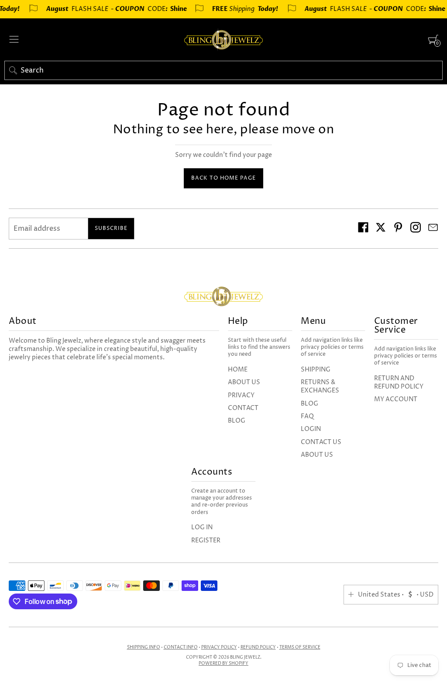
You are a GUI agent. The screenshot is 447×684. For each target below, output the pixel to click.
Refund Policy (258, 647)
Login (311, 429)
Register (205, 540)
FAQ (307, 416)
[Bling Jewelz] (223, 39)
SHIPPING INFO (143, 647)
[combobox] (223, 70)
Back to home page (223, 178)
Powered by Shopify (223, 663)
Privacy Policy (219, 647)
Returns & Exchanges (320, 386)
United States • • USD (395, 594)
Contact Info (181, 647)
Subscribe (111, 228)
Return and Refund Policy (398, 382)
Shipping (315, 369)
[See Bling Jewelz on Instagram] (415, 228)
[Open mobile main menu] (14, 39)
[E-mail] (433, 228)
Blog (236, 421)
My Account (395, 399)
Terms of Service (299, 647)
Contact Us (321, 442)
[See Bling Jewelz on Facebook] (363, 228)
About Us (244, 382)
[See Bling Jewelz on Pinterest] (398, 228)
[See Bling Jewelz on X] (380, 228)
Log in (202, 527)
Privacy (241, 395)
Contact (243, 408)
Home (238, 369)
